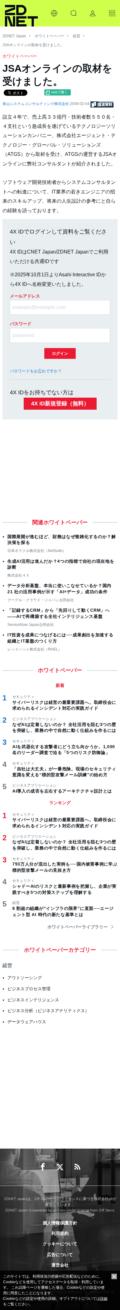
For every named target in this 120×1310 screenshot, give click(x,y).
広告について (60, 1254)
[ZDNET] (21, 13)
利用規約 (60, 1233)
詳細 (103, 1298)
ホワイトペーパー (49, 36)
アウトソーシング (24, 977)
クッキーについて (60, 1243)
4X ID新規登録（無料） (60, 403)
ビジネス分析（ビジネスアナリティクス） (48, 1010)
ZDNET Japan (14, 36)
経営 (76, 36)
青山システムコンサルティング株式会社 (36, 104)
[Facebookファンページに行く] (43, 1167)
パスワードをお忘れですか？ (36, 371)
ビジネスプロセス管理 (28, 988)
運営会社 (60, 1265)
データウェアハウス (26, 1021)
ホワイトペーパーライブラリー (77, 926)
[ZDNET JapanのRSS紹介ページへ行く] (77, 1167)
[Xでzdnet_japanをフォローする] (60, 1167)
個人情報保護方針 (60, 1222)
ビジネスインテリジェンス (33, 999)
